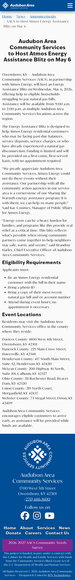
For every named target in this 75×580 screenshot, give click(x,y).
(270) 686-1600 (37, 499)
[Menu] (70, 5)
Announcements (43, 16)
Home (7, 16)
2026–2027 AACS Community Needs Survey (38, 545)
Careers (33, 533)
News (21, 16)
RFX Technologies (59, 575)
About (26, 528)
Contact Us (57, 533)
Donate (13, 533)
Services (46, 528)
